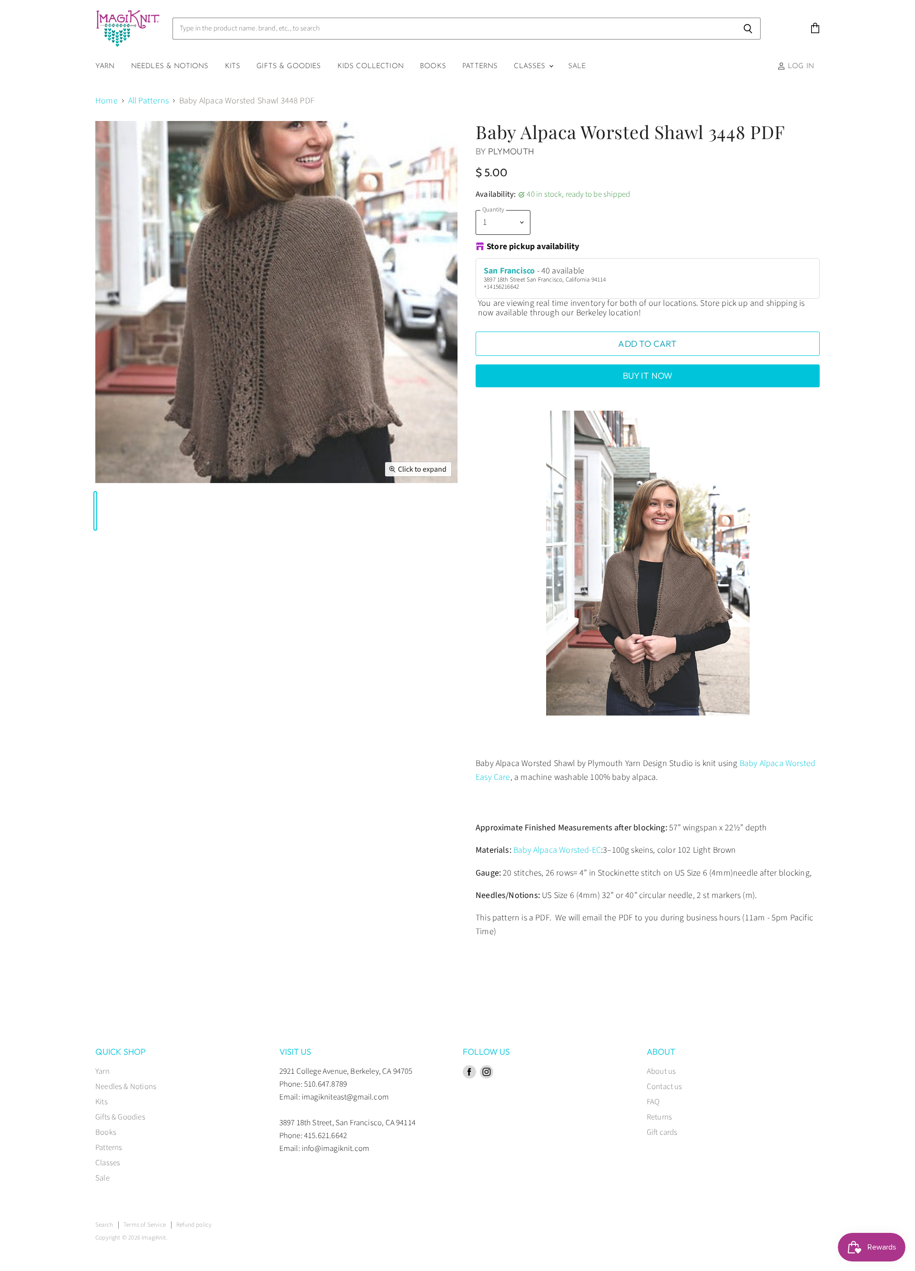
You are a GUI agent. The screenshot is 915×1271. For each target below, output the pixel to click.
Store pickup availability (533, 247)
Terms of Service (144, 1225)
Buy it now (648, 375)
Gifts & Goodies (288, 66)
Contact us (664, 1086)
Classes (531, 66)
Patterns (480, 66)
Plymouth (511, 151)
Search (104, 1225)
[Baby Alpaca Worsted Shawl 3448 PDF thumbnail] (95, 511)
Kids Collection (370, 66)
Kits (233, 66)
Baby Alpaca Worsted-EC (557, 850)
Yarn (105, 66)
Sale (577, 66)
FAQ (653, 1102)
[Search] (748, 29)
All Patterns (148, 101)
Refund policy (194, 1225)
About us (661, 1071)
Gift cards (662, 1132)
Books (433, 66)
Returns (659, 1117)
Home (106, 101)
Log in (799, 66)
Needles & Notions (170, 66)
